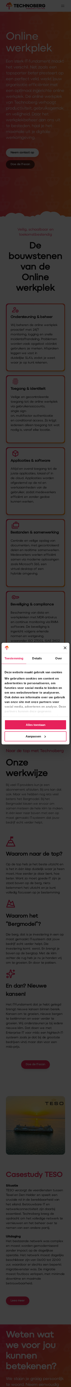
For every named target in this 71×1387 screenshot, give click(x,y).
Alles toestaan (35, 724)
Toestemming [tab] (14, 658)
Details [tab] (37, 658)
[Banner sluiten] (65, 647)
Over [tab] (58, 658)
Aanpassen (33, 736)
